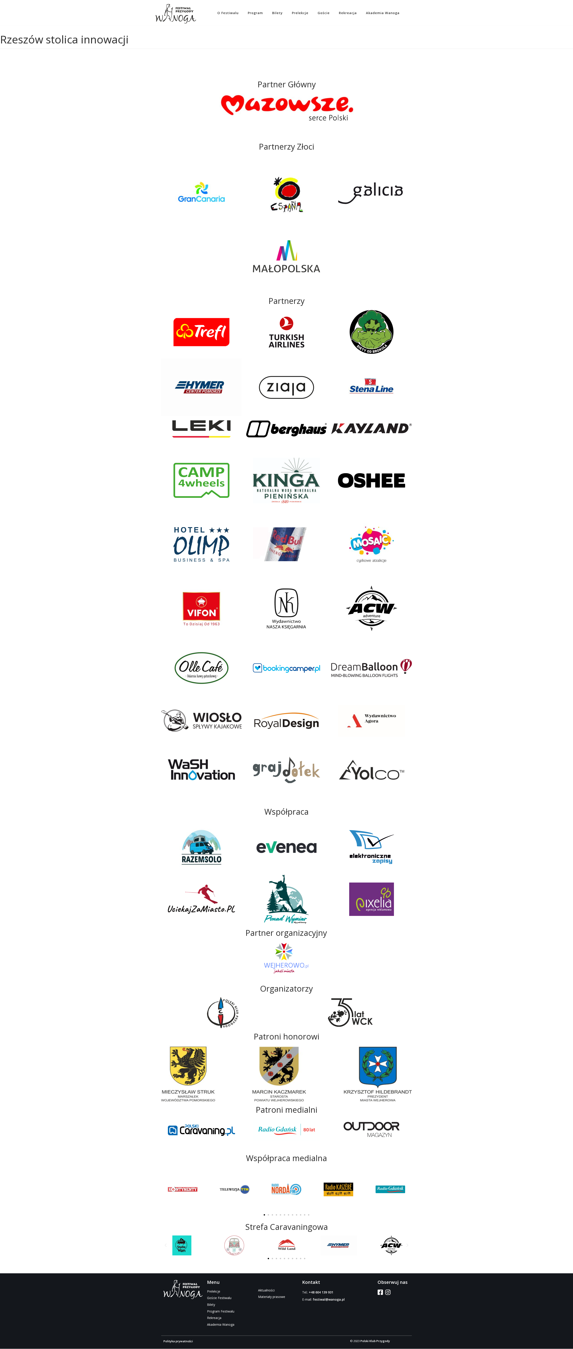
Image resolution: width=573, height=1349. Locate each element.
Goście (324, 13)
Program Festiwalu (220, 1311)
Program (255, 13)
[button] (264, 1215)
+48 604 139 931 (321, 1292)
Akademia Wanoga (383, 13)
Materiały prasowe (271, 1297)
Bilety (277, 13)
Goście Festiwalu (219, 1298)
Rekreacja (348, 13)
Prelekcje (300, 13)
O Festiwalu (228, 13)
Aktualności (266, 1290)
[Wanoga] (176, 14)
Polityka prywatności (178, 1341)
